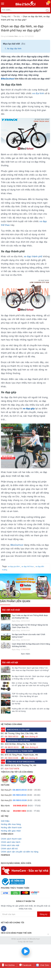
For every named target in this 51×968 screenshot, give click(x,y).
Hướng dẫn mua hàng (11, 824)
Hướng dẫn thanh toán (11, 827)
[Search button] (47, 10)
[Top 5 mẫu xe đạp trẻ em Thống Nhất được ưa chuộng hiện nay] (5, 617)
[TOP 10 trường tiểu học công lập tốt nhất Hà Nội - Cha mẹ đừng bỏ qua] (5, 695)
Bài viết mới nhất (11, 609)
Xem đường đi (31, 736)
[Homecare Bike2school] (25, 870)
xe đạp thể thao (27, 566)
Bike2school (7, 78)
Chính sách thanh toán (11, 839)
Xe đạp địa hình (14, 48)
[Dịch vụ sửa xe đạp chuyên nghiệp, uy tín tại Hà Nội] (5, 703)
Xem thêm (25, 654)
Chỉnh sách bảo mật (10, 845)
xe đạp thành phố (33, 256)
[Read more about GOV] (13, 880)
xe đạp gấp (29, 408)
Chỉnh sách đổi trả (9, 848)
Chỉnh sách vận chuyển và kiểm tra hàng (19, 851)
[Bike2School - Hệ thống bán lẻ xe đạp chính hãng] (25, 3)
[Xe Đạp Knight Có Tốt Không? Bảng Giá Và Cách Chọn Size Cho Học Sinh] (5, 627)
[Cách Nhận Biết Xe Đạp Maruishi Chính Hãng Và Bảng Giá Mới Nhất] (5, 645)
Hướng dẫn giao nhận (11, 831)
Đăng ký (43, 914)
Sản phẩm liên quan (15, 601)
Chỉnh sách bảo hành (10, 842)
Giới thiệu (5, 821)
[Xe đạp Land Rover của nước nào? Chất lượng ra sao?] (5, 636)
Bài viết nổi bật (10, 662)
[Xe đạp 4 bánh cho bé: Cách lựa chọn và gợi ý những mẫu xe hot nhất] (5, 677)
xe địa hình (38, 93)
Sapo (31, 942)
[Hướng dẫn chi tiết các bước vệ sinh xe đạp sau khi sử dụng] (5, 710)
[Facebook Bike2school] (3, 928)
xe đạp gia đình (14, 566)
